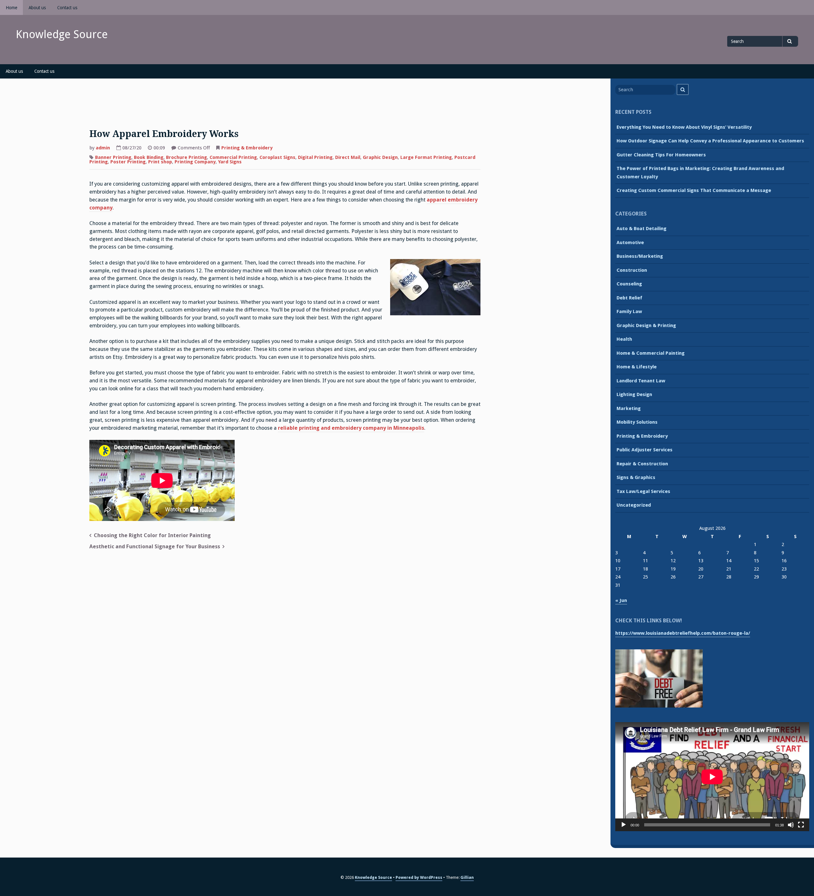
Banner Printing (113, 157)
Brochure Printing (186, 157)
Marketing (629, 408)
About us (37, 7)
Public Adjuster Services (645, 450)
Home (11, 7)
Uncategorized (634, 505)
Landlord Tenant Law (641, 381)
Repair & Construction (642, 464)
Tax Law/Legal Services (643, 491)
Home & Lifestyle (637, 367)
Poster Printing (128, 162)
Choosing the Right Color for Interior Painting (152, 535)
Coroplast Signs (277, 157)
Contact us (67, 7)
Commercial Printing (233, 157)
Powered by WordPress (419, 877)
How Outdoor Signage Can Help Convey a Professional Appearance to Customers (710, 141)
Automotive (630, 242)
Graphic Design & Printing (646, 325)
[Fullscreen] (801, 825)
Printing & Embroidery (246, 148)
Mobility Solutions (637, 422)
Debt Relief (629, 298)
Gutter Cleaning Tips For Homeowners (661, 155)
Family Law (629, 311)
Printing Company (195, 162)
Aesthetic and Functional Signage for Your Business (154, 547)
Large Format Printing (426, 157)
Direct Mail (347, 157)
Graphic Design (380, 157)
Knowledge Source (62, 34)
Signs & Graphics (636, 477)
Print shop (160, 162)
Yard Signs (230, 162)
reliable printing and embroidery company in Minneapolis (351, 428)
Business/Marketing (640, 256)
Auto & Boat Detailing (641, 228)
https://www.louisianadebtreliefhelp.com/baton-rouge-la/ (682, 633)
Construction (632, 270)
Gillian (467, 877)
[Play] (623, 825)
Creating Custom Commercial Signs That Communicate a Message (694, 190)
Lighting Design (634, 394)
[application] (712, 776)
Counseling (629, 284)
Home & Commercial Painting (651, 353)
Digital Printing (315, 157)
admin (103, 148)
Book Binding (148, 157)
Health (624, 339)
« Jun (621, 600)
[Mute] (791, 825)
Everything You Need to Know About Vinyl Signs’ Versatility (684, 127)
